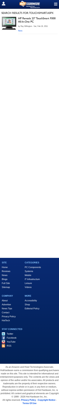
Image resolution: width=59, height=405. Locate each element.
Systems (29, 271)
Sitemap (6, 287)
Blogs (4, 279)
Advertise (6, 304)
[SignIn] (5, 3)
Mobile (28, 275)
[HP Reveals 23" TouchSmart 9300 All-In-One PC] (9, 23)
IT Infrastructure (32, 279)
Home (5, 267)
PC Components (33, 267)
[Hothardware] (29, 4)
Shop (27, 304)
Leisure (28, 283)
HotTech (6, 320)
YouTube (11, 342)
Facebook (11, 338)
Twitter (10, 334)
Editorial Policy (32, 308)
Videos (28, 287)
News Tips (7, 308)
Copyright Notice (46, 400)
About (5, 300)
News (20, 31)
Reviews (6, 271)
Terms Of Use (29, 403)
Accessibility (31, 300)
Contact (5, 312)
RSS (9, 346)
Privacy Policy (9, 316)
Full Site (6, 283)
